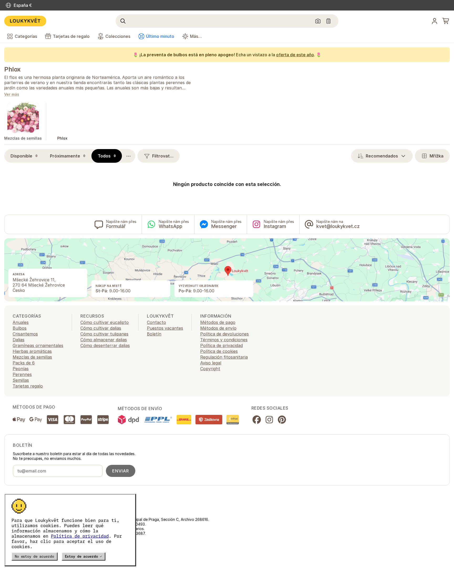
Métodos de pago (217, 322)
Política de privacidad (80, 536)
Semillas (21, 380)
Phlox (12, 69)
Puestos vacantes (165, 328)
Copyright (210, 368)
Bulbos (20, 328)
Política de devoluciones (224, 334)
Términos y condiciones (223, 339)
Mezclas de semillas (32, 357)
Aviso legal (210, 362)
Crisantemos (25, 334)
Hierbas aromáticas (32, 351)
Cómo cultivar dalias (100, 328)
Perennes (22, 374)
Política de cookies (219, 351)
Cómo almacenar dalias (103, 339)
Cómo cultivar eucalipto (104, 322)
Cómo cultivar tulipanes (104, 334)
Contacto (156, 322)
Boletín (154, 334)
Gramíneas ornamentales (38, 345)
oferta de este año (295, 54)
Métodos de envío (218, 328)
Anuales (21, 322)
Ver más (11, 94)
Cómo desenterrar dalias (105, 345)
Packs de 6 (24, 362)
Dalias (18, 339)
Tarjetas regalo (28, 386)
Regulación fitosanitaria (224, 357)
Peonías (21, 368)
